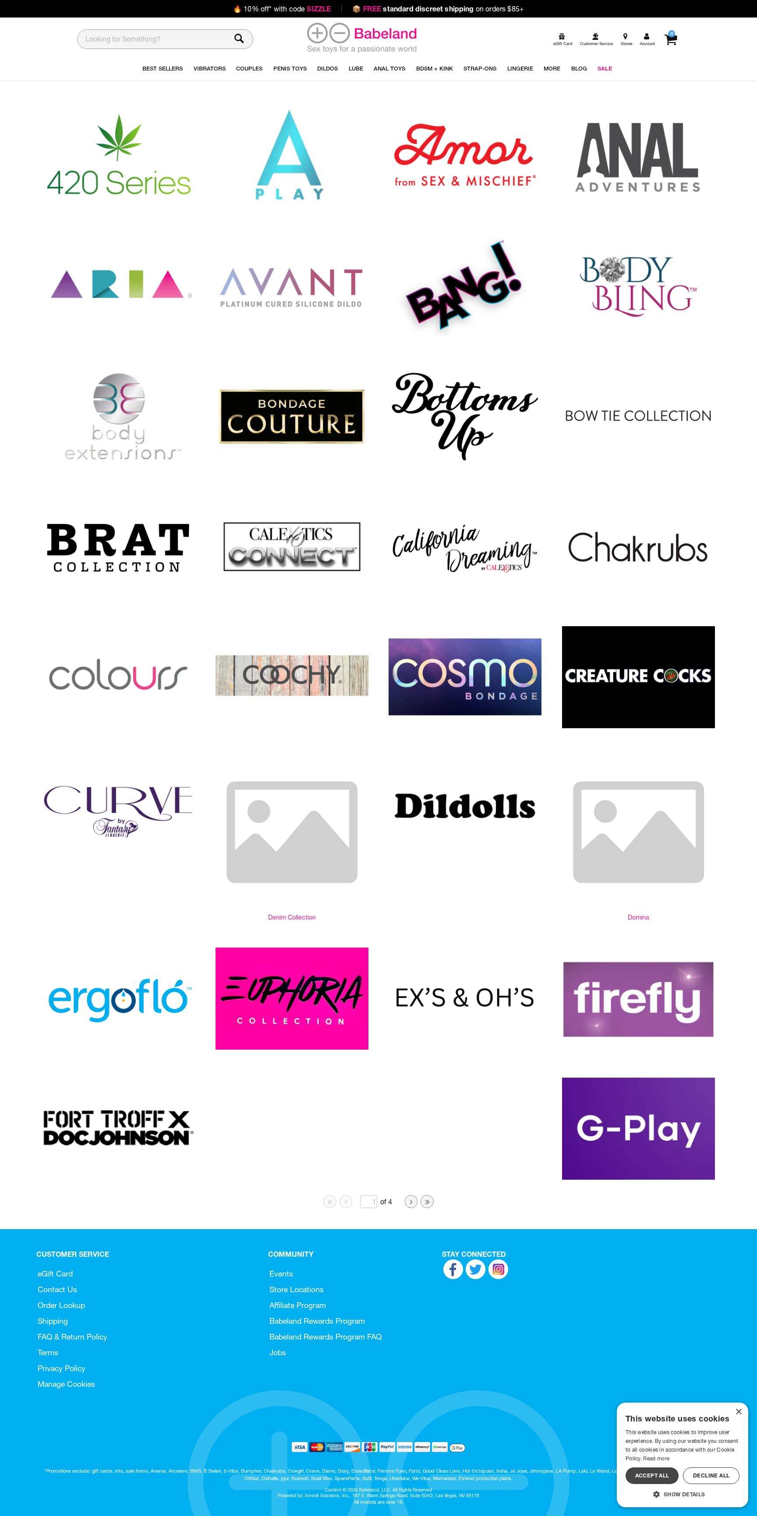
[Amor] (465, 204)
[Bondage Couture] (292, 465)
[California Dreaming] (465, 595)
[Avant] (292, 335)
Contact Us (57, 1289)
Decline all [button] (711, 1475)
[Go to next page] (411, 1201)
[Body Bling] (638, 335)
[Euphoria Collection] (292, 1047)
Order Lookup (61, 1305)
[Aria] (118, 334)
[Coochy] (292, 725)
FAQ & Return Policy (72, 1336)
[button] (682, 1494)
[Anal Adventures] (638, 204)
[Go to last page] (427, 1201)
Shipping (53, 1321)
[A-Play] (292, 204)
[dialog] (682, 1455)
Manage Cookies (66, 1384)
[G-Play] (638, 1177)
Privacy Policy (61, 1368)
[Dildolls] (465, 855)
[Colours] (118, 725)
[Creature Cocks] (638, 725)
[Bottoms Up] (465, 465)
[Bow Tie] (638, 465)
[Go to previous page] (346, 1201)
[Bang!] (465, 334)
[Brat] (118, 595)
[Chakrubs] (638, 595)
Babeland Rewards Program (317, 1321)
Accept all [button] (652, 1475)
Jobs (277, 1352)
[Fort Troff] (118, 1177)
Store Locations (296, 1289)
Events (281, 1273)
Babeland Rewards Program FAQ (325, 1336)
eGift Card (55, 1273)
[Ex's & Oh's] (465, 1047)
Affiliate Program (297, 1305)
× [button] (738, 1412)
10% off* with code (282, 8)
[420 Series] (118, 204)
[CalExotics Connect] (292, 595)
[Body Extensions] (118, 465)
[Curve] (118, 855)
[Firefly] (638, 1047)
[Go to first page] (329, 1201)
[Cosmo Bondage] (465, 725)
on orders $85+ (438, 8)
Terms (48, 1352)
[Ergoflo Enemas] (118, 1047)
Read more (656, 1458)
